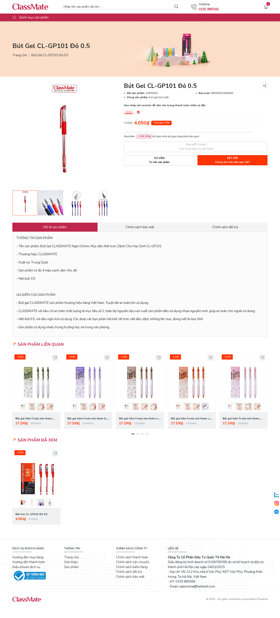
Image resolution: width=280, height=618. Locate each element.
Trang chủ (19, 55)
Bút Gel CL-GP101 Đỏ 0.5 (31, 514)
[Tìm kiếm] (176, 6)
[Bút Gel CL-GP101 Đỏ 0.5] (36, 478)
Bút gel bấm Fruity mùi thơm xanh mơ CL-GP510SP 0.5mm (34, 421)
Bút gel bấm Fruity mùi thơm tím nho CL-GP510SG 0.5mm (87, 421)
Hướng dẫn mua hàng (27, 557)
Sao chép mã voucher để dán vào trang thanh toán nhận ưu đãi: (165, 105)
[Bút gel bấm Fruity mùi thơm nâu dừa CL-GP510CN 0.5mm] (140, 382)
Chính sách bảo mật (130, 577)
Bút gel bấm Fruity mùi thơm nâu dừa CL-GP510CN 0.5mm (140, 421)
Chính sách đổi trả (129, 572)
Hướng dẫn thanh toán (28, 562)
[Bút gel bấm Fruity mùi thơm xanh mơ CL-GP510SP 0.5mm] (36, 382)
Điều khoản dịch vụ (26, 567)
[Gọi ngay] (194, 7)
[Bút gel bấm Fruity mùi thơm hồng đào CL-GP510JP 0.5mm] (243, 382)
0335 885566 (209, 9)
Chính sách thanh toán (132, 557)
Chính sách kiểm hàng (131, 567)
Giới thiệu (71, 562)
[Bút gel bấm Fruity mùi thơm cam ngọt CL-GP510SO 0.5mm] (192, 382)
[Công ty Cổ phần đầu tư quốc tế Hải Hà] (36, 7)
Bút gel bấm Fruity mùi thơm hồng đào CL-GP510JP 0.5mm (241, 421)
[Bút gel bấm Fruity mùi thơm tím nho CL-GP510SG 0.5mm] (88, 382)
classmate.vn (249, 599)
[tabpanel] (36, 390)
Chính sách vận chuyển (132, 562)
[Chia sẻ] (264, 85)
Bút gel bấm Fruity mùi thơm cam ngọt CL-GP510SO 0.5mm (192, 421)
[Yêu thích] (55, 357)
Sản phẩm (71, 567)
